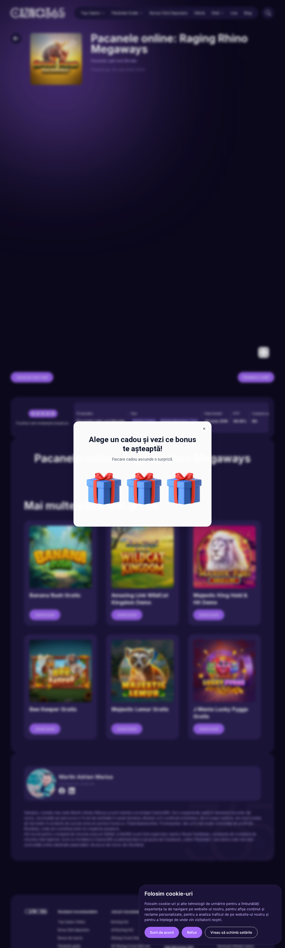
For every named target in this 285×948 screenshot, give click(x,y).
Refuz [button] (192, 932)
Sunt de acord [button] (162, 932)
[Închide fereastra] (204, 429)
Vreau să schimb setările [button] (231, 932)
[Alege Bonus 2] (184, 488)
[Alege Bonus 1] (144, 488)
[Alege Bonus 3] (104, 488)
